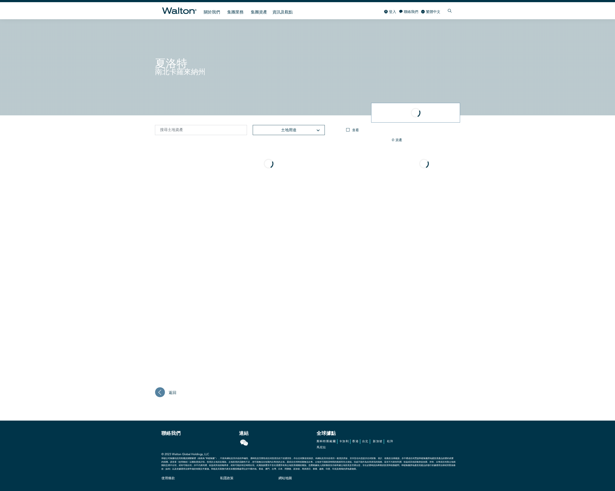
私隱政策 (227, 478)
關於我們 (212, 12)
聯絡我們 (411, 12)
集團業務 (235, 12)
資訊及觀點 (282, 12)
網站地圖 (285, 478)
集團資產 (259, 12)
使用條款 (168, 478)
